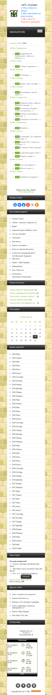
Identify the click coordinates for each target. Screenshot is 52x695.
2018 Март (16, 537)
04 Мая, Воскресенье (18, 122)
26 (12, 340)
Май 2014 (26, 317)
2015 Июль (16, 415)
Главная (13, 43)
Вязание (23, 128)
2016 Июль (16, 461)
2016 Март (16, 445)
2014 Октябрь (17, 381)
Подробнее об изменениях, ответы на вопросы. (24, 56)
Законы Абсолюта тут (20, 598)
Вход (31, 192)
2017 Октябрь (17, 518)
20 (17, 337)
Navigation (17, 32)
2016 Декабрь (17, 480)
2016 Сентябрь (17, 468)
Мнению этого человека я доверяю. (26, 602)
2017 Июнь (16, 503)
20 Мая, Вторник (16, 69)
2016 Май (15, 453)
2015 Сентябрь (17, 423)
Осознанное (16, 274)
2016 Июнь (16, 457)
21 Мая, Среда (15, 61)
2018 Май (15, 544)
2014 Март (16, 354)
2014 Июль (16, 369)
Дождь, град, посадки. (29, 84)
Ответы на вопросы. (20, 245)
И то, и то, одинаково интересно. (25, 573)
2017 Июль (16, 506)
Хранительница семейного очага (24, 230)
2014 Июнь (16, 366)
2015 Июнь (16, 411)
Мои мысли (16, 242)
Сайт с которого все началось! (24, 594)
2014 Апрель (17, 358)
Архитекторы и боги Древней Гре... (23, 303)
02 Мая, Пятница (16, 159)
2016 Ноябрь (17, 476)
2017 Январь (17, 484)
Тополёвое (16, 238)
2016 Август (16, 465)
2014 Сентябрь (17, 377)
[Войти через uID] (15, 205)
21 (21, 337)
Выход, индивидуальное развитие (23, 293)
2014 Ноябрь (17, 385)
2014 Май (15, 362)
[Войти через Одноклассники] (37, 205)
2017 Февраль (17, 487)
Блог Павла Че (18, 270)
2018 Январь (17, 529)
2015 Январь (17, 392)
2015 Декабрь (17, 434)
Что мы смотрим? (19, 234)
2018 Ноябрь (17, 548)
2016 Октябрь (17, 472)
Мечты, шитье (26, 168)
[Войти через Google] (32, 205)
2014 (19, 43)
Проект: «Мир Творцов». (21, 262)
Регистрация (23, 192)
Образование (17, 266)
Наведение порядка (28, 177)
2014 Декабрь (17, 388)
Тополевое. (25, 75)
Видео (14, 226)
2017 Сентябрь (17, 514)
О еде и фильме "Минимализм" (22, 290)
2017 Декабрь (17, 525)
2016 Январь (17, 438)
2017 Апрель (17, 495)
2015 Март (16, 400)
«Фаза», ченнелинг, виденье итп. (24, 223)
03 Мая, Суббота (16, 131)
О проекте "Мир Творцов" (30, 147)
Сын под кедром (27, 165)
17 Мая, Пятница (16, 78)
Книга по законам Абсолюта (23, 249)
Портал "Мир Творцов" (20, 612)
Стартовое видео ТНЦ (29, 153)
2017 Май (15, 499)
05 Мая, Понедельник (18, 97)
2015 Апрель (17, 404)
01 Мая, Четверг (16, 171)
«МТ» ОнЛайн (29, 5)
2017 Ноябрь (17, 522)
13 (17, 333)
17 (35, 333)
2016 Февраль (17, 442)
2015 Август (16, 419)
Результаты (14, 580)
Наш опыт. (16, 259)
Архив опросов (25, 580)
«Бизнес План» (18, 219)
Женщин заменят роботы (19, 300)
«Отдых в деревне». (28, 66)
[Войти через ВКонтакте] (19, 205)
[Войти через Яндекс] (28, 205)
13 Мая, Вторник (16, 87)
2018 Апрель (17, 541)
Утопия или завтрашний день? (23, 253)
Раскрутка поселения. (29, 119)
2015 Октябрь (17, 426)
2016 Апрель (17, 449)
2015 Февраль (17, 396)
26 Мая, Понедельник (18, 48)
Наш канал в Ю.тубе (20, 615)
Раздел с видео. (26, 156)
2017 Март (16, 491)
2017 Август (16, 510)
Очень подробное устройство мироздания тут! (23, 607)
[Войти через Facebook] (24, 205)
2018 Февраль (17, 533)
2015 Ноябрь (17, 430)
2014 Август (16, 373)
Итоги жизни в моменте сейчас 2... (23, 296)
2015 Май (15, 407)
